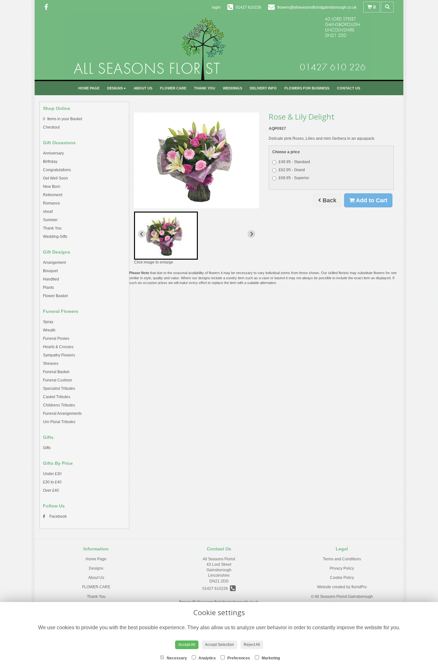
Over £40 (51, 490)
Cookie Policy (342, 577)
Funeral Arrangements (62, 413)
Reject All (252, 644)
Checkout (51, 127)
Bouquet (50, 271)
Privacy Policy (342, 568)
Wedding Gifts (55, 236)
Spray (48, 322)
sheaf (48, 211)
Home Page (88, 88)
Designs (115, 88)
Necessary (176, 658)
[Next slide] (251, 234)
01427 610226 (216, 588)
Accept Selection (219, 644)
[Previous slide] (142, 234)
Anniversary (53, 153)
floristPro (359, 587)
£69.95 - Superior (294, 178)
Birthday (50, 161)
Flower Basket (55, 296)
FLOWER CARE (173, 88)
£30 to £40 (52, 482)
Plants (48, 287)
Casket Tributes (56, 397)
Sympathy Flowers (59, 355)
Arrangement (54, 262)
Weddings (232, 88)
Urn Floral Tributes (59, 422)
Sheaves (50, 363)
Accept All (186, 644)
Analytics (207, 658)
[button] (166, 236)
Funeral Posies (56, 338)
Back (328, 200)
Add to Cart (371, 200)
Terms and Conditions (342, 559)
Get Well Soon (55, 178)
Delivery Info (263, 88)
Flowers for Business (306, 88)
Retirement (52, 195)
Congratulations (57, 170)
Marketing (270, 658)
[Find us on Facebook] (48, 7)
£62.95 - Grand (292, 170)
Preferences (238, 658)
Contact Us (348, 88)
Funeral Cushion (57, 380)
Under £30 (52, 474)
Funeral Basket (56, 372)
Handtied (51, 279)
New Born (51, 186)
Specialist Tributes (59, 388)
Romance (51, 203)
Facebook (57, 516)
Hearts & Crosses (58, 347)
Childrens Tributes (59, 405)
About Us (143, 88)
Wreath (49, 330)
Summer (50, 220)
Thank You (204, 88)
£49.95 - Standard (294, 162)
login (216, 7)
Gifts (47, 448)
